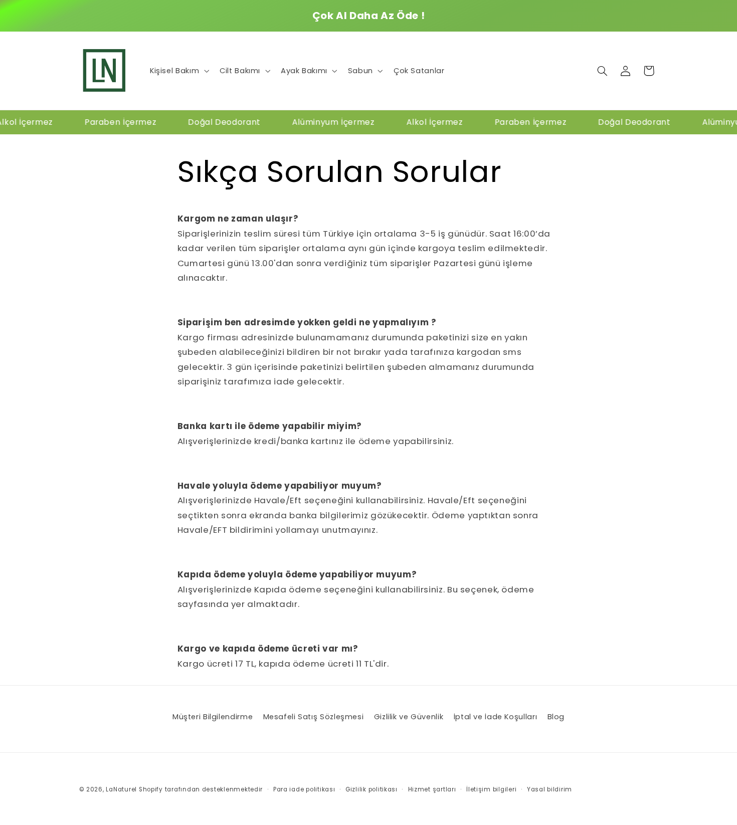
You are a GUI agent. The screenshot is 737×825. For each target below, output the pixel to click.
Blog (556, 717)
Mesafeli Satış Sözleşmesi (313, 717)
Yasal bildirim (549, 789)
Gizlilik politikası (371, 789)
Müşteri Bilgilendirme (212, 717)
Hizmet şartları (432, 789)
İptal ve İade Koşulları (495, 717)
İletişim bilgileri (491, 789)
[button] (178, 71)
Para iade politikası (304, 789)
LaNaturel (121, 789)
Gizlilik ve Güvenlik (409, 717)
